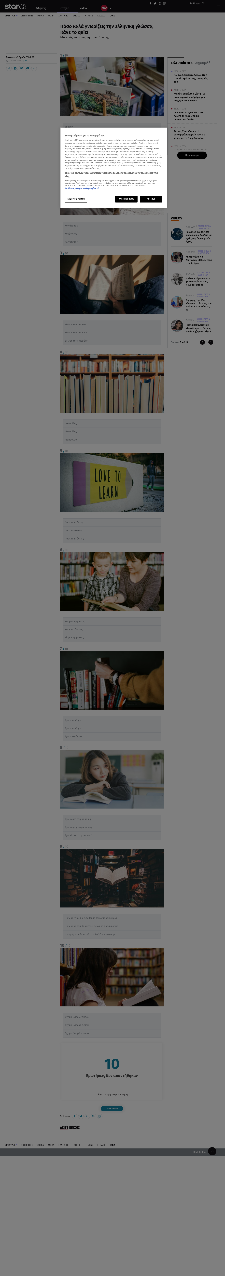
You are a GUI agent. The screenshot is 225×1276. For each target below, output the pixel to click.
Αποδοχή (151, 199)
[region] (113, 168)
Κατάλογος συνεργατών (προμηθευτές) (82, 188)
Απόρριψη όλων (126, 199)
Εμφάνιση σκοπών (76, 199)
